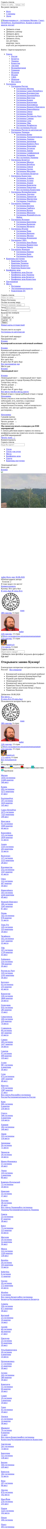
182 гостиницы (7, 1127)
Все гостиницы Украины (27, 157)
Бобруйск (5, 1272)
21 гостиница (7, 1419)
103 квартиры (7, 1265)
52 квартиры (6, 1242)
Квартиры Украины (19, 263)
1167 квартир (7, 872)
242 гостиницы (7, 1375)
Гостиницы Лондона (25, 194)
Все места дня (7, 392)
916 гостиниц (7, 1007)
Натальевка (6, 396)
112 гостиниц (7, 881)
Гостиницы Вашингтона (27, 245)
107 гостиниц (7, 950)
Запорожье (5, 1143)
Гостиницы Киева (24, 134)
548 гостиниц (7, 1115)
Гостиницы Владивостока (27, 93)
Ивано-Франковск (9, 1161)
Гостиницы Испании (20, 219)
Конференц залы (13, 270)
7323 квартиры (7, 814)
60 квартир (6, 1389)
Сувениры (10, 14)
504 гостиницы (7, 1465)
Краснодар (5, 994)
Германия (15, 70)
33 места (4, 1357)
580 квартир (6, 1377)
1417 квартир (7, 1044)
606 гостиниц (7, 1104)
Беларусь (15, 59)
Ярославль (5, 821)
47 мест (4, 794)
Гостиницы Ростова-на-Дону (29, 116)
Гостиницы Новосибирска (27, 109)
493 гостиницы (7, 1527)
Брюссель (5, 1472)
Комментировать (8, 586)
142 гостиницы (7, 915)
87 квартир (6, 1219)
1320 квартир (7, 1253)
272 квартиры (7, 1285)
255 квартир (6, 987)
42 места (4, 989)
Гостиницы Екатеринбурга (28, 95)
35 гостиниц (6, 1193)
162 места (5, 1495)
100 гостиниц (7, 1019)
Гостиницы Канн (23, 254)
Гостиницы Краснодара (26, 102)
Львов (3, 1134)
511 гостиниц (7, 1455)
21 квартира (6, 1366)
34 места (4, 1046)
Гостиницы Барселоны (26, 222)
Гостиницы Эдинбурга (26, 201)
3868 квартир (7, 998)
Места (9, 284)
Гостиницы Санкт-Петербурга (29, 91)
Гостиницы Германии (20, 203)
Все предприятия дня (10, 364)
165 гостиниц (7, 892)
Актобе (4, 1327)
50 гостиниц (6, 1145)
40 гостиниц (6, 1329)
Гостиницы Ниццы (24, 256)
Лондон (4, 1490)
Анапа (4, 844)
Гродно (4, 1281)
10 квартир (6, 1320)
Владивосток (6, 867)
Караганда (5, 1384)
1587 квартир (7, 1090)
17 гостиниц (6, 1364)
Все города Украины (10, 1207)
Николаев (5, 1191)
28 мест (4, 863)
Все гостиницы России (26, 128)
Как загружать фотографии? (32, 654)
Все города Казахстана (11, 1437)
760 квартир (6, 964)
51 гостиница (7, 1387)
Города (9, 54)
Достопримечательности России (21, 1097)
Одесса (4, 1113)
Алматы (4, 1304)
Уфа (3, 948)
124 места (5, 1120)
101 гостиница (7, 938)
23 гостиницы (7, 1216)
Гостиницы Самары (25, 118)
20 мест (4, 1345)
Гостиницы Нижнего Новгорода (30, 107)
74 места (4, 1023)
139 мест (5, 1256)
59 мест (4, 1380)
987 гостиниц (7, 1065)
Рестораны (16, 286)
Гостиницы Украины (20, 132)
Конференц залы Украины (22, 275)
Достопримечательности (22, 288)
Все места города (21, 392)
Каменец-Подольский (10, 1182)
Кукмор (4, 341)
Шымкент (5, 1428)
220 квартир (6, 1021)
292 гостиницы (7, 789)
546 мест (5, 782)
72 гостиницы (7, 1184)
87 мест (4, 909)
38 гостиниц (6, 1203)
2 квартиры (6, 1175)
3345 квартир (7, 906)
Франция (15, 79)
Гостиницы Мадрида (25, 226)
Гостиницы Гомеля (24, 167)
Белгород (5, 982)
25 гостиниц (6, 1341)
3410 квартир (7, 803)
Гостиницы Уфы (23, 123)
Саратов (4, 1051)
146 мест (5, 1129)
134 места (5, 1138)
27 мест (4, 1334)
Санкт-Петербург (8, 810)
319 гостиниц (7, 973)
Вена (3, 1481)
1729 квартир (7, 952)
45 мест (4, 955)
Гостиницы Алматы (25, 178)
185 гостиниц (7, 1042)
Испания (15, 72)
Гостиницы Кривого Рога (27, 144)
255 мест (5, 1504)
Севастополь (6, 1017)
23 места (4, 1035)
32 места (4, 851)
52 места (4, 1476)
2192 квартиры (7, 975)
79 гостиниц (6, 1430)
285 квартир (6, 1010)
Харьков (4, 1125)
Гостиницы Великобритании (23, 192)
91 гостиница (7, 824)
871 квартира (7, 1308)
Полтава (4, 1200)
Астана (4, 1373)
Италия (14, 75)
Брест (3, 1226)
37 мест (4, 1092)
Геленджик (6, 1005)
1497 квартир (7, 1079)
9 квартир (5, 1106)
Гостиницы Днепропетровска (29, 137)
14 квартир (6, 1421)
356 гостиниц (7, 1306)
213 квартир (6, 1230)
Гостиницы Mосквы (25, 88)
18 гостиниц (6, 1154)
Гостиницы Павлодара (26, 187)
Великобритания (18, 68)
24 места (4, 1000)
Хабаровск (5, 959)
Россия (14, 56)
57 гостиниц (6, 1164)
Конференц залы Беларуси (22, 277)
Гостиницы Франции (20, 249)
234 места (5, 1108)
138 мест (5, 1458)
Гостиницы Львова (24, 150)
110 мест (4, 1058)
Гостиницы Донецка (25, 139)
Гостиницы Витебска (25, 164)
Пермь (4, 913)
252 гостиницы (7, 869)
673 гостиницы (7, 1076)
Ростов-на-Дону (8, 971)
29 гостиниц (6, 1283)
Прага (3, 1524)
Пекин (4, 1517)
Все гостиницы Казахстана (28, 190)
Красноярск (6, 833)
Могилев (5, 1237)
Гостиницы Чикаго (24, 247)
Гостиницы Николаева (26, 146)
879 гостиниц (7, 1492)
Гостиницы (11, 84)
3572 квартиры (7, 791)
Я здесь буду (17, 591)
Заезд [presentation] (3, 307)
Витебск (4, 1260)
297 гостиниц (7, 1483)
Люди (8, 16)
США (13, 77)
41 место (5, 874)
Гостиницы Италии (19, 229)
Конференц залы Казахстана (23, 279)
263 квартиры (7, 849)
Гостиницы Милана (25, 236)
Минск (4, 1249)
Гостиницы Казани (24, 100)
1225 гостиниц (7, 1511)
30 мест (4, 886)
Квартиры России (19, 261)
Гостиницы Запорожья (26, 141)
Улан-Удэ (5, 925)
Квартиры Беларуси (20, 265)
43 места (4, 1233)
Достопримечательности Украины (24, 1210)
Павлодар (5, 1338)
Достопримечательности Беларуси (24, 1299)
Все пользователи (8, 760)
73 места (4, 1449)
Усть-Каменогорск (9, 1350)
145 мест (5, 805)
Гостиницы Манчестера (26, 199)
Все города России (9, 1095)
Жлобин (4, 1292)
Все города (16, 82)
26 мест (4, 966)
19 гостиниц (6, 1239)
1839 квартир (7, 837)
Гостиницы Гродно (24, 169)
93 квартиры (6, 1343)
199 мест (5, 817)
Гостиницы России (19, 86)
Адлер (4, 1063)
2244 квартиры (7, 895)
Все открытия (15, 670)
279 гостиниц (7, 1501)
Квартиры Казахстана (20, 268)
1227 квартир (7, 941)
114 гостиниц (7, 961)
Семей (4, 1396)
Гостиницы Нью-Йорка (26, 242)
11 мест (4, 1435)
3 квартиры (6, 1400)
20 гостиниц (6, 1262)
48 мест (4, 1081)
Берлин (4, 1462)
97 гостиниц (6, 1053)
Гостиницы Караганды (26, 185)
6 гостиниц (6, 1295)
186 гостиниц (7, 904)
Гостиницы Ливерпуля (26, 196)
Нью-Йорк (5, 1499)
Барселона (5, 1453)
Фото (8, 11)
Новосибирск (7, 890)
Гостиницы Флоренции (26, 238)
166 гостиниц (7, 1520)
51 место (5, 840)
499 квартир (6, 1056)
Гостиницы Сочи (23, 121)
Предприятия (12, 281)
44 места (4, 828)
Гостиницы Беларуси (20, 160)
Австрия (15, 65)
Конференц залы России (21, 272)
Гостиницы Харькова (25, 155)
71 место (5, 1148)
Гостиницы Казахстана (21, 176)
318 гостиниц (7, 996)
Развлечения (18, 291)
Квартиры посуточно (15, 258)
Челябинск (5, 936)
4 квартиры (6, 1067)
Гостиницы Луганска (25, 148)
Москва (4, 775)
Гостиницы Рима (23, 231)
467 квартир (6, 883)
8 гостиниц (6, 1274)
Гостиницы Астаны (24, 180)
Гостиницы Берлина (25, 206)
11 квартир (5, 1276)
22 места (4, 943)
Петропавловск (7, 1361)
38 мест (4, 1221)
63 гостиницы (7, 984)
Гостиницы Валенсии (25, 224)
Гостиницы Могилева (25, 171)
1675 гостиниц (7, 812)
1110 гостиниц (7, 847)
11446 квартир (7, 780)
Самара (4, 1040)
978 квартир (6, 918)
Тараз (3, 1407)
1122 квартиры (7, 860)
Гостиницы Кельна (24, 210)
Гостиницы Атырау (24, 183)
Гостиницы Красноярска (27, 105)
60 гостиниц (6, 1030)
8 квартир (5, 1432)
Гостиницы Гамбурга (25, 208)
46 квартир (6, 1331)
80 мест (4, 1177)
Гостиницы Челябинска (26, 125)
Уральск (4, 1416)
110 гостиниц (7, 1173)
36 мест (4, 977)
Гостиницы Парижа (25, 252)
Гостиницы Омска (24, 111)
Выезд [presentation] (4, 310)
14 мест (4, 1322)
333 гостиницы (7, 1136)
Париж (4, 1508)
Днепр (4, 1171)
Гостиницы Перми (24, 114)
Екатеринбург (7, 798)
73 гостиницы (7, 1228)
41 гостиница (7, 1409)
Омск (3, 879)
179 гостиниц (7, 1088)
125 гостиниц (7, 835)
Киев (3, 1102)
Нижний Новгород (9, 902)
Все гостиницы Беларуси (27, 173)
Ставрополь (6, 1028)
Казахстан (15, 63)
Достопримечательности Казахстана (26, 1439)
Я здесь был (6, 591)
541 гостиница (7, 1446)
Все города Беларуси (10, 1297)
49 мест (4, 897)
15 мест (4, 1012)
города (5, 647)
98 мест (4, 1485)
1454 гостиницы (8, 778)
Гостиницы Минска (25, 162)
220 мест (5, 1467)
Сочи (3, 1074)
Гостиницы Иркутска (25, 98)
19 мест (4, 1403)
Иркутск (4, 1085)
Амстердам (6, 1444)
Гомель (4, 1214)
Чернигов (5, 1152)
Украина (15, 61)
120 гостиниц (7, 927)
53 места (4, 1267)
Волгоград (5, 856)
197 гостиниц (7, 801)
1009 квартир (7, 826)
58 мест (4, 1311)
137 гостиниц (7, 858)
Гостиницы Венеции (25, 233)
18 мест (4, 932)
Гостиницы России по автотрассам (26, 130)
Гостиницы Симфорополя (27, 153)
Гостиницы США (19, 240)
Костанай (5, 1315)
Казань (4, 787)
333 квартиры (7, 929)
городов (6, 613)
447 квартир (6, 1033)
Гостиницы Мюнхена (25, 213)
